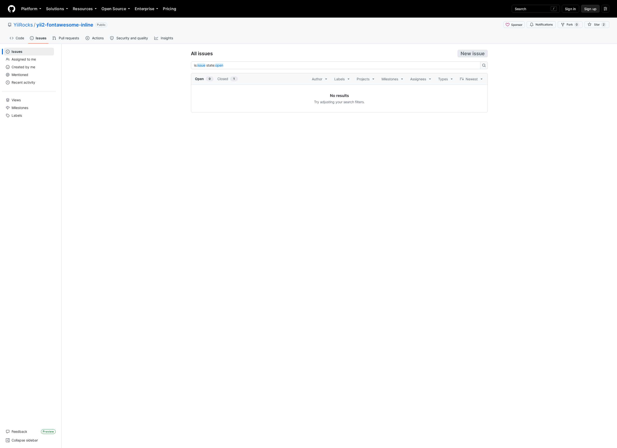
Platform (29, 8)
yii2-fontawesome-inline (64, 25)
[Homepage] (11, 9)
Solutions (55, 8)
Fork (572, 24)
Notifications (544, 24)
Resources (83, 8)
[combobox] (337, 65)
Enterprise (144, 8)
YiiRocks (23, 25)
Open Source (113, 8)
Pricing (169, 8)
